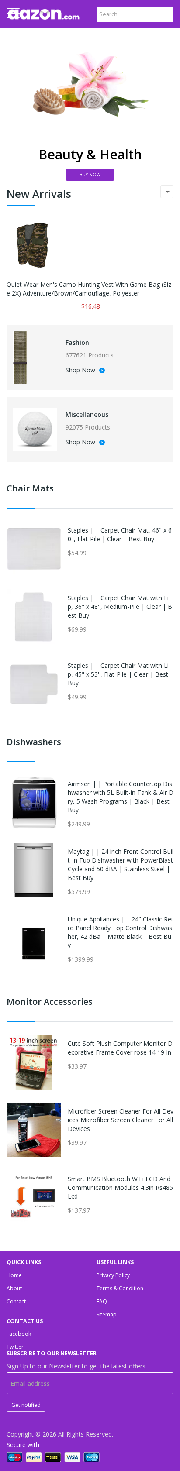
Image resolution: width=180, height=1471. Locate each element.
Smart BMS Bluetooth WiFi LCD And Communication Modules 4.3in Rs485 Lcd (120, 1187)
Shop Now (81, 370)
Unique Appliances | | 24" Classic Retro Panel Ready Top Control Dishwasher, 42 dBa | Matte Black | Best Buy (120, 932)
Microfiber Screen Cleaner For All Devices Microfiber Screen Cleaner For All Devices (120, 1120)
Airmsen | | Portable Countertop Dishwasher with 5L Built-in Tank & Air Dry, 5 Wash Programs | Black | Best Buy (120, 797)
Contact (16, 1301)
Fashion (77, 342)
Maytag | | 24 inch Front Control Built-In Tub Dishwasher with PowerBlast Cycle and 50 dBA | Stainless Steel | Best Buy (120, 864)
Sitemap (107, 1314)
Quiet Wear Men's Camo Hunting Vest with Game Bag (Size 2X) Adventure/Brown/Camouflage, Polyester (89, 288)
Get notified (26, 1405)
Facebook (19, 1333)
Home (14, 1275)
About (14, 1288)
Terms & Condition (120, 1288)
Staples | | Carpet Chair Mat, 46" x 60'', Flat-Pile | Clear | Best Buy (120, 534)
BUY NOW (90, 175)
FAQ (102, 1301)
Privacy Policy (113, 1275)
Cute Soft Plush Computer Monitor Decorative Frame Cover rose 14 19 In (120, 1047)
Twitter (15, 1347)
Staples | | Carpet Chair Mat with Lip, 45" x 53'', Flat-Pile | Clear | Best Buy (118, 674)
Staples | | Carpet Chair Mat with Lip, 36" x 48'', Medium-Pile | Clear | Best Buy (120, 606)
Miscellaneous (87, 414)
